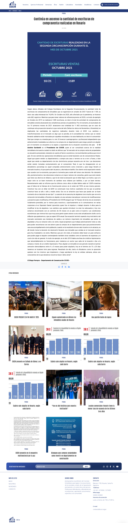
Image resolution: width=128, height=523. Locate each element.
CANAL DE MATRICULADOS (111, 4)
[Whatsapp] (104, 466)
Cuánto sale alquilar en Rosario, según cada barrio (64, 362)
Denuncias (48, 5)
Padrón (61, 5)
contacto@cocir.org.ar (99, 509)
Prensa (26, 313)
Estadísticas (87, 5)
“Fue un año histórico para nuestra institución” (64, 407)
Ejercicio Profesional (37, 5)
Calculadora (69, 5)
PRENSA (64, 13)
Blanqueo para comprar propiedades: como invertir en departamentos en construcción (64, 456)
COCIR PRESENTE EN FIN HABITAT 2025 (26, 317)
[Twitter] (113, 466)
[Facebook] (110, 466)
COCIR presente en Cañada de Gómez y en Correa (26, 362)
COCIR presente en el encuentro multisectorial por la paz (26, 454)
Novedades (78, 5)
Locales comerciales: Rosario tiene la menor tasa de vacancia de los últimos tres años (101, 408)
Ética (55, 5)
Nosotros (25, 5)
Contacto (96, 5)
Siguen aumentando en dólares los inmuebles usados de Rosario (64, 318)
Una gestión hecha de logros (101, 317)
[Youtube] (117, 466)
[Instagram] (107, 466)
